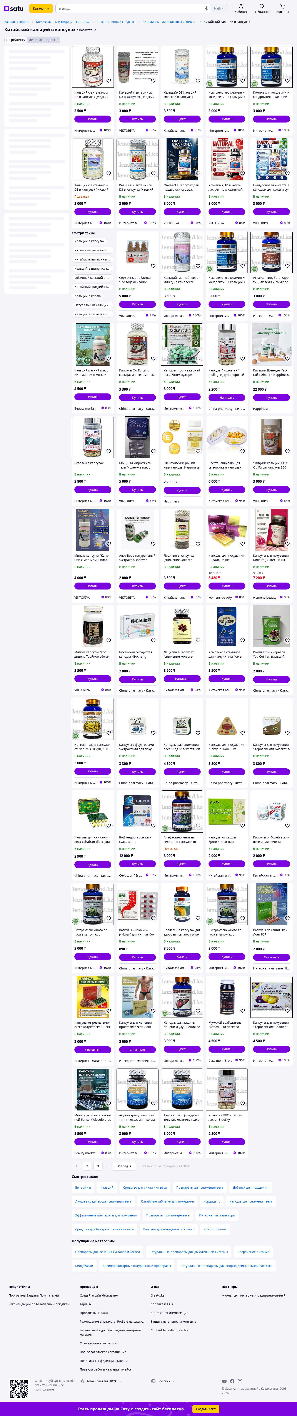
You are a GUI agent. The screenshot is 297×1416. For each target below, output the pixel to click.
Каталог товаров (16, 22)
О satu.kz (157, 1295)
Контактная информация (169, 1313)
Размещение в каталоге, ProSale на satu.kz (112, 1321)
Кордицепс (212, 1201)
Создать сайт (206, 1409)
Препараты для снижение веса (199, 1187)
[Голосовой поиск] (206, 8)
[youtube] (224, 1381)
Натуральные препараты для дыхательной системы (188, 1252)
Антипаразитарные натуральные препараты (137, 1266)
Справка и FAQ (162, 1304)
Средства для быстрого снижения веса (104, 1229)
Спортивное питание (253, 1252)
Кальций (106, 1187)
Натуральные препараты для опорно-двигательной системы (226, 1266)
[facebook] (232, 1381)
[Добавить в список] (108, 80)
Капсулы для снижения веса (251, 1201)
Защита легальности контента (173, 1321)
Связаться (271, 957)
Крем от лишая (215, 1229)
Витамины (83, 1187)
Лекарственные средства (116, 22)
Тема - (97, 1381)
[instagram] (240, 1381)
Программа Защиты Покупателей (34, 1295)
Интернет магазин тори (217, 1215)
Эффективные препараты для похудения (106, 1215)
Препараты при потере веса (167, 1215)
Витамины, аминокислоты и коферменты (169, 22)
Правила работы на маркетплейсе (106, 1369)
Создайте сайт (90, 1295)
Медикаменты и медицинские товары (63, 22)
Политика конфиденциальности (104, 1361)
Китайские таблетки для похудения (167, 1201)
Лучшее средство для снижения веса (103, 1201)
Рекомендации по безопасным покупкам (39, 1304)
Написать (227, 397)
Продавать (88, 1313)
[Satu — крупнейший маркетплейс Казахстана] (13, 8)
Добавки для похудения (250, 1187)
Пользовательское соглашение (103, 1352)
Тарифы (86, 1304)
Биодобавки (84, 1266)
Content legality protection (170, 1330)
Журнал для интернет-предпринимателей (253, 1295)
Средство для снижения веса (145, 1187)
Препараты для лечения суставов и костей (107, 1252)
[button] (92, 119)
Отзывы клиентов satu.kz (99, 1343)
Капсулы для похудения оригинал (168, 1229)
